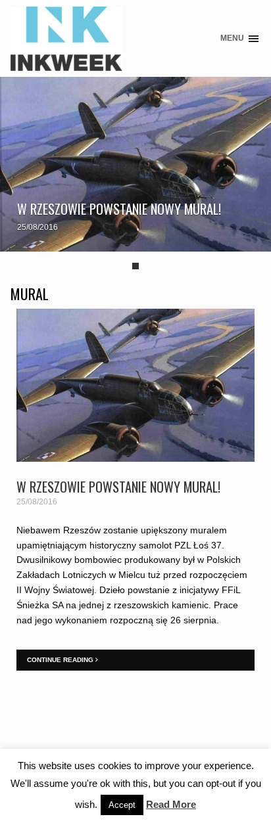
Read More (171, 804)
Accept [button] (122, 805)
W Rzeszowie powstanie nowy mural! (119, 209)
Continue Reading (61, 659)
